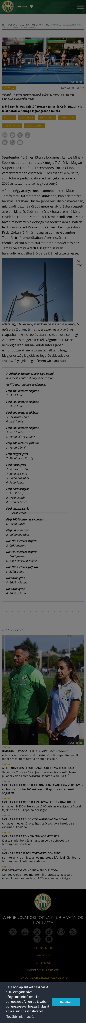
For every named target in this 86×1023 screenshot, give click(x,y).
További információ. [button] (20, 1016)
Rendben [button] (66, 1002)
